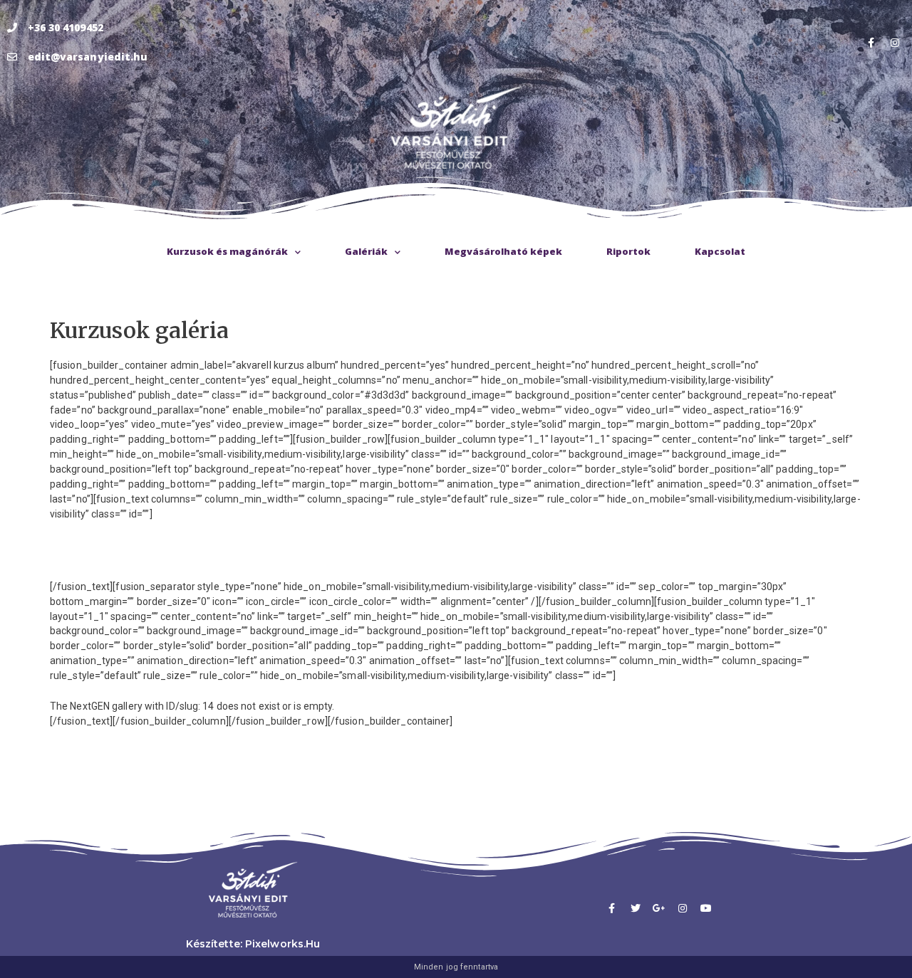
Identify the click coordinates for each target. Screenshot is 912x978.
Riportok (628, 251)
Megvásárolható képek (503, 251)
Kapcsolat (720, 251)
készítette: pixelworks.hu (253, 943)
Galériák (366, 251)
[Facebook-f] (871, 43)
